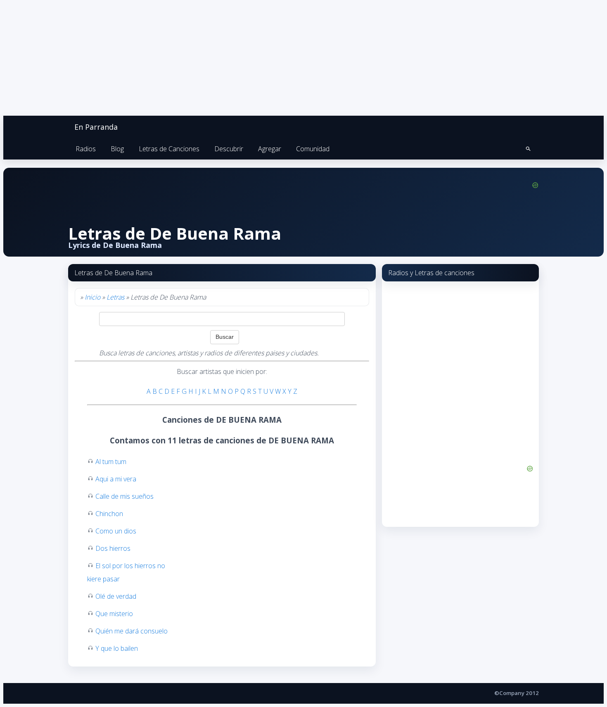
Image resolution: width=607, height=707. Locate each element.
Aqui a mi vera (115, 478)
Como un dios (115, 531)
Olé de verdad (115, 596)
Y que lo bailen (116, 648)
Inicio (92, 297)
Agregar (269, 148)
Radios (86, 148)
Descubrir (228, 148)
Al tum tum (110, 461)
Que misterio (114, 613)
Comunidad (313, 148)
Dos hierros (112, 548)
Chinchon (109, 513)
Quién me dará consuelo (131, 631)
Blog (117, 148)
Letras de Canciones (169, 148)
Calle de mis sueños (124, 496)
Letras (115, 297)
